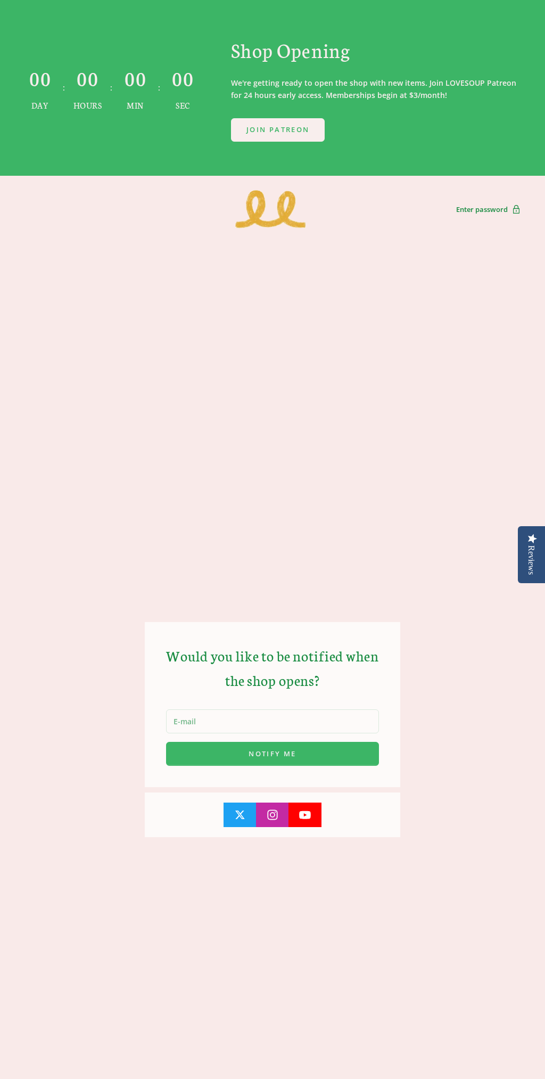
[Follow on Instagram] (272, 815)
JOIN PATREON (277, 129)
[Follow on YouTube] (305, 815)
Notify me (272, 753)
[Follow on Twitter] (240, 815)
